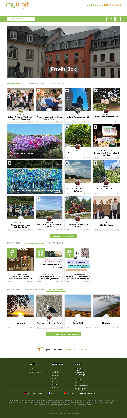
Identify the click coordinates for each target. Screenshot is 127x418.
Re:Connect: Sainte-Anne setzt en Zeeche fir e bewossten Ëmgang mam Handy (34, 190)
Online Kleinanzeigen (35, 372)
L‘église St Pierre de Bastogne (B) (78, 117)
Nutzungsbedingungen (80, 389)
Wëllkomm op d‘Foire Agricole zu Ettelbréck (78, 226)
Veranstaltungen (34, 83)
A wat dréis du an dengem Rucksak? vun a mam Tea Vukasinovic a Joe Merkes (78, 279)
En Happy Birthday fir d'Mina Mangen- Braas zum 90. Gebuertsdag (20, 118)
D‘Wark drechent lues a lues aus (106, 189)
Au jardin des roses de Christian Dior (106, 117)
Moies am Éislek (78, 323)
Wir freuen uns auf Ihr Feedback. (77, 349)
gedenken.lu (55, 372)
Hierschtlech (106, 323)
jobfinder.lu (55, 375)
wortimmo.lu (55, 384)
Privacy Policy (78, 379)
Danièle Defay (12, 157)
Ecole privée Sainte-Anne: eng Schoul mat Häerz (106, 154)
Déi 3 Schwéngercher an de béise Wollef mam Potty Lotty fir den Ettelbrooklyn (49, 279)
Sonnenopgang (21, 323)
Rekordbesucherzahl (106, 225)
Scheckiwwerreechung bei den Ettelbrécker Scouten (20, 226)
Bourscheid (30, 327)
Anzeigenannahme (34, 369)
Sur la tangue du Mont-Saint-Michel (49, 323)
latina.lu (54, 378)
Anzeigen (33, 364)
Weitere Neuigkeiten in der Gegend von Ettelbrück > (63, 334)
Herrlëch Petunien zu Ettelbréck (24, 153)
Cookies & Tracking (79, 382)
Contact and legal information (82, 386)
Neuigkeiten (13, 243)
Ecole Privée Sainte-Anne (16, 193)
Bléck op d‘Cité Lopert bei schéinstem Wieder (49, 226)
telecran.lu (55, 369)
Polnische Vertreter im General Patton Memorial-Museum (49, 118)
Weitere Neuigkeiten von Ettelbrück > (63, 236)
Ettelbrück (30, 121)
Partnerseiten (57, 364)
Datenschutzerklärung (21, 403)
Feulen (60, 327)
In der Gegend (56, 83)
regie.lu (54, 381)
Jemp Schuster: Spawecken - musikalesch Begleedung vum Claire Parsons (20, 279)
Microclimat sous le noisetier (77, 153)
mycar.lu (54, 387)
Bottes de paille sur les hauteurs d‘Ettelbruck (77, 190)
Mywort (78, 364)
